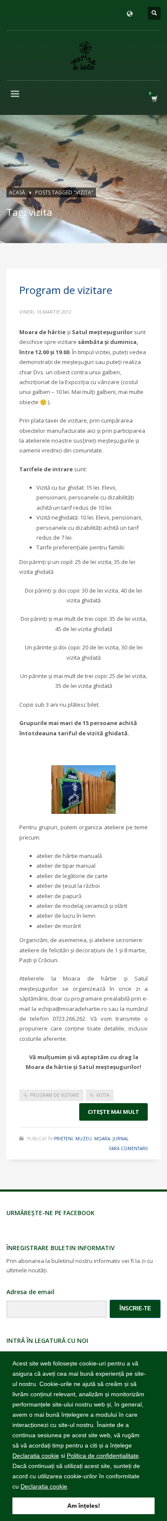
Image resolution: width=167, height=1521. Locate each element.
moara (102, 1139)
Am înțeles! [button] (83, 1505)
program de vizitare (54, 1095)
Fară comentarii (128, 1148)
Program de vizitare (65, 290)
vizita (102, 1095)
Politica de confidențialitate (103, 1455)
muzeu (83, 1139)
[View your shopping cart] (154, 98)
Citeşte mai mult (113, 1112)
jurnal (120, 1139)
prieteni (63, 1139)
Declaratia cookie (35, 1455)
